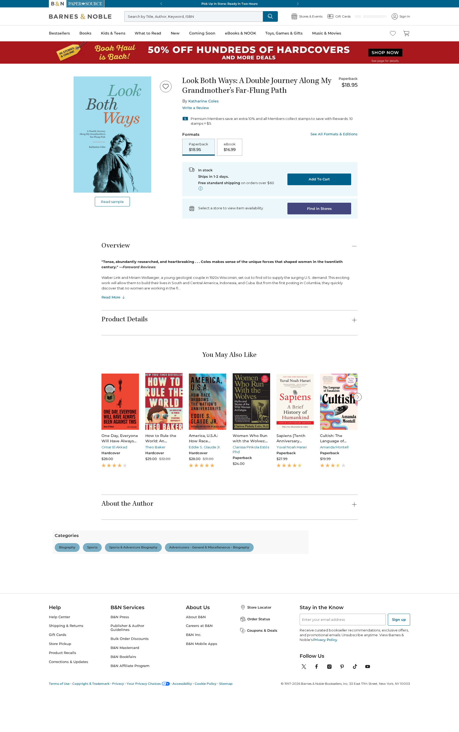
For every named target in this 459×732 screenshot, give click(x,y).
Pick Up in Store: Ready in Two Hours (229, 4)
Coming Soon (202, 33)
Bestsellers (59, 33)
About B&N (196, 617)
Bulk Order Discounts (129, 639)
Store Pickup (60, 644)
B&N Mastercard (124, 648)
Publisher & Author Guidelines (127, 628)
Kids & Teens (113, 33)
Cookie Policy (205, 684)
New (175, 33)
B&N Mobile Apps (201, 644)
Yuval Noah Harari (292, 447)
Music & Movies (326, 33)
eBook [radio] (230, 147)
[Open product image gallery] (112, 134)
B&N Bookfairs (123, 657)
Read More (110, 298)
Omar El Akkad (114, 447)
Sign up (399, 619)
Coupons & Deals (262, 630)
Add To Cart (319, 179)
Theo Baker (155, 447)
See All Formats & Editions (334, 134)
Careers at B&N (199, 626)
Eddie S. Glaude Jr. (205, 447)
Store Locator (259, 607)
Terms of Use (59, 684)
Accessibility (182, 684)
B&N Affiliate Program (130, 666)
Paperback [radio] (198, 147)
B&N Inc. (193, 635)
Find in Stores (319, 209)
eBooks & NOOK (240, 33)
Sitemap (225, 684)
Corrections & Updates (68, 662)
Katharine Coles (203, 101)
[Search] (287, 16)
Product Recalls (62, 653)
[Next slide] (357, 397)
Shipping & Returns (66, 626)
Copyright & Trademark (90, 684)
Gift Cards (57, 635)
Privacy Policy (325, 640)
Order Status (258, 619)
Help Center (59, 617)
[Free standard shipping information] (200, 189)
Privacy (118, 684)
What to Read (148, 33)
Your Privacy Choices (144, 684)
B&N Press (119, 617)
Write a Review (195, 108)
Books (85, 33)
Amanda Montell (334, 447)
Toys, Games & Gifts (284, 33)
